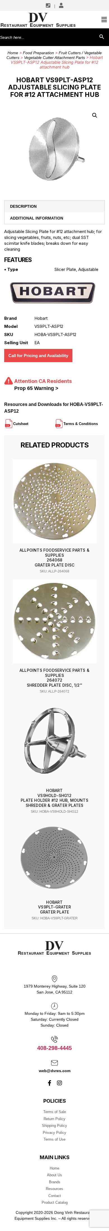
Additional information (36, 218)
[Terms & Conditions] (98, 421)
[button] (95, 115)
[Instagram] (59, 1083)
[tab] (54, 206)
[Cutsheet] (28, 421)
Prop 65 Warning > (36, 388)
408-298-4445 (54, 1048)
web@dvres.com (54, 1070)
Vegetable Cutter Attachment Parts (54, 57)
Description (23, 206)
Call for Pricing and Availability (38, 355)
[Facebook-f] (50, 1083)
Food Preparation (38, 53)
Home (13, 53)
